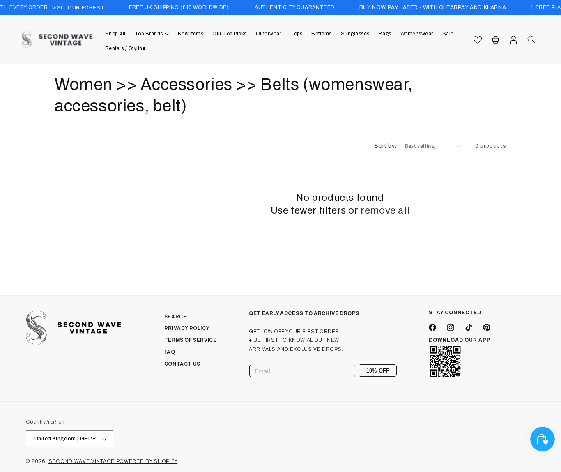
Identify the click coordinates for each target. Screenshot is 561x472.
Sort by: (385, 146)
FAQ (169, 352)
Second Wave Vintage (82, 462)
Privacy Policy (186, 329)
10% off (377, 371)
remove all (385, 210)
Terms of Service (190, 340)
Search (175, 317)
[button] (152, 34)
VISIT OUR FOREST (78, 8)
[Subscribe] (387, 371)
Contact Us (182, 364)
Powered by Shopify (147, 462)
